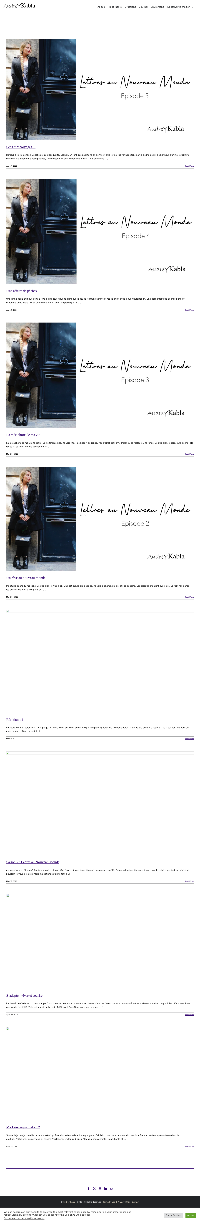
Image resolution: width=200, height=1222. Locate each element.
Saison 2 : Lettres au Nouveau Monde (32, 862)
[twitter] (94, 1188)
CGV (128, 1202)
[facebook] (88, 1188)
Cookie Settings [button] (173, 1215)
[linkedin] (105, 1188)
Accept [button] (190, 1215)
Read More (189, 166)
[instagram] (100, 1188)
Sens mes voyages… (20, 147)
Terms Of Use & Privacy (114, 1202)
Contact (135, 1202)
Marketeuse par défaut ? (23, 1127)
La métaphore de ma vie (23, 435)
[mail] (111, 1188)
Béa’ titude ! (14, 720)
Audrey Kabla (69, 1202)
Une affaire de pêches (21, 291)
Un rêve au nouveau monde (25, 578)
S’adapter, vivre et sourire (24, 995)
